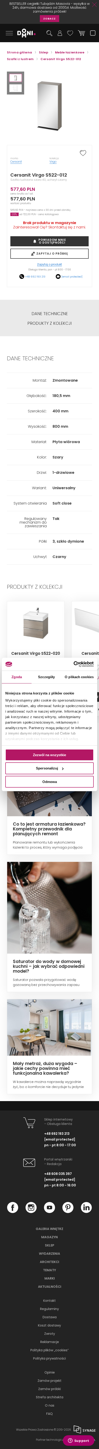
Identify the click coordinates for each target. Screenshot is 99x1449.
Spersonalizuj (47, 768)
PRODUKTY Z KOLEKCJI (49, 323)
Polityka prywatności (49, 1358)
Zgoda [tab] (17, 677)
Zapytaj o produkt (49, 264)
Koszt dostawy (49, 1325)
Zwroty (49, 1333)
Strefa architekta (49, 1397)
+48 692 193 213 (35, 276)
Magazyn (49, 1237)
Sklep (49, 1245)
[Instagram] (31, 1212)
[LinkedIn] (86, 1212)
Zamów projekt (49, 1380)
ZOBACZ (49, 18)
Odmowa (49, 782)
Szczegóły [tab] (46, 677)
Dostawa (50, 1317)
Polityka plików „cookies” (49, 1350)
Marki (49, 1278)
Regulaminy (49, 1309)
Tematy (49, 1270)
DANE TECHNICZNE (50, 313)
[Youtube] (49, 1212)
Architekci (49, 1262)
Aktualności (49, 1286)
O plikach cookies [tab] (79, 677)
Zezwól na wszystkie (49, 755)
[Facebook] (12, 1212)
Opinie (49, 1372)
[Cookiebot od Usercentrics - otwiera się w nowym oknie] (73, 664)
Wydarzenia (49, 1253)
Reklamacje (49, 1342)
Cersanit (16, 162)
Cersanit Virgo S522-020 (35, 653)
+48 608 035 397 (58, 1173)
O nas (49, 1405)
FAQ (49, 1413)
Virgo (53, 162)
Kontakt (49, 1300)
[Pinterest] (67, 1212)
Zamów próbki (49, 1389)
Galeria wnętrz (49, 1229)
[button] (15, 78)
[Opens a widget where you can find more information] (78, 1441)
